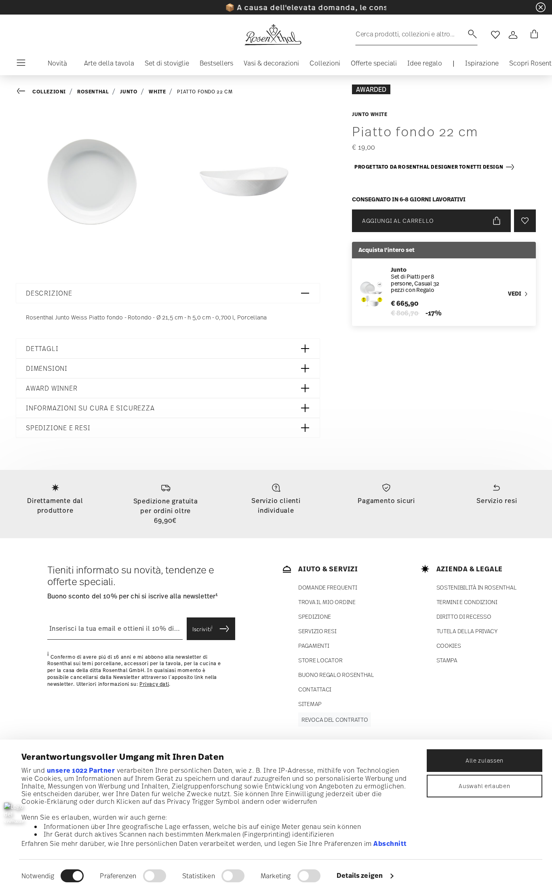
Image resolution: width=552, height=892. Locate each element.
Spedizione (314, 616)
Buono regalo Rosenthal (336, 675)
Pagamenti (313, 645)
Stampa (446, 660)
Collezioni (49, 91)
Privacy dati (154, 684)
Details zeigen (360, 875)
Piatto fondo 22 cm (204, 92)
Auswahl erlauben (484, 786)
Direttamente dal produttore (55, 505)
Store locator (320, 660)
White (157, 91)
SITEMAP (310, 704)
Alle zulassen (485, 760)
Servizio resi (496, 500)
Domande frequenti (327, 587)
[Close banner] (541, 7)
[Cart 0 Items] (532, 34)
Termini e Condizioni (466, 602)
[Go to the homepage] (272, 34)
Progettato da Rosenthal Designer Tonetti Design (429, 166)
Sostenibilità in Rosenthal (476, 587)
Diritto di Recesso (463, 616)
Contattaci (314, 689)
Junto (128, 91)
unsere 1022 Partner (81, 770)
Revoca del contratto (334, 719)
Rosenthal (93, 91)
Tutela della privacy (467, 631)
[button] (54, 65)
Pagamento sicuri (386, 500)
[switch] (154, 875)
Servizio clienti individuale (276, 505)
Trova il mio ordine (327, 602)
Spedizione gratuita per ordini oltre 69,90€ (165, 511)
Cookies (448, 645)
